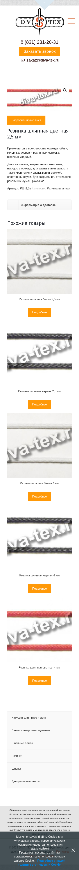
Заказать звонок (40, 51)
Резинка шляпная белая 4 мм (39, 483)
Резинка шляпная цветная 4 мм (39, 667)
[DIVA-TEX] (39, 22)
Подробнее (39, 312)
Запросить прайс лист (26, 120)
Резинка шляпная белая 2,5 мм (39, 299)
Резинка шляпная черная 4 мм (39, 575)
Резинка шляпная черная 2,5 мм (39, 391)
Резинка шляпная (58, 188)
